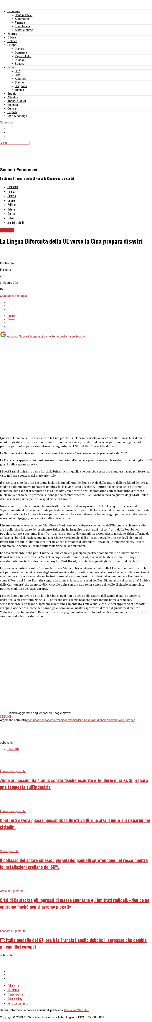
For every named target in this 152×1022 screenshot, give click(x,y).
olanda (111, 720)
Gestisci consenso (17, 1003)
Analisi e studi (16, 101)
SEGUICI (5, 716)
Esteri (11, 67)
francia (60, 720)
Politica (12, 41)
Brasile (19, 82)
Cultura (11, 108)
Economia (13, 11)
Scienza (12, 105)
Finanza (20, 22)
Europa (11, 45)
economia (49, 720)
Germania (21, 52)
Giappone (21, 86)
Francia (19, 49)
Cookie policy (14, 999)
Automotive (22, 19)
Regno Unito (23, 56)
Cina (17, 75)
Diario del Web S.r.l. (76, 1010)
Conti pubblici (23, 15)
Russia (19, 60)
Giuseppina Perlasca (13, 296)
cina (40, 720)
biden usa (31, 720)
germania (70, 720)
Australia (20, 79)
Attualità (12, 97)
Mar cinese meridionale (91, 720)
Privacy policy (15, 994)
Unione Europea (125, 720)
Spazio (11, 93)
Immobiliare (22, 26)
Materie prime (24, 30)
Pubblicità (13, 985)
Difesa (11, 37)
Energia (12, 34)
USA (17, 71)
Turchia (19, 90)
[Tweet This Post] (79, 306)
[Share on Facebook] (79, 302)
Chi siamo (13, 990)
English (12, 112)
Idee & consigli (17, 116)
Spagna (19, 63)
